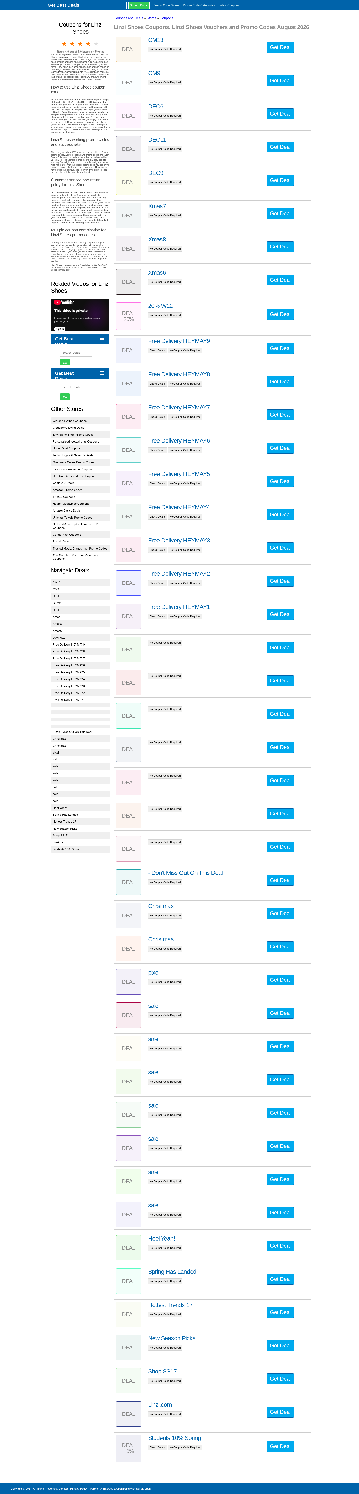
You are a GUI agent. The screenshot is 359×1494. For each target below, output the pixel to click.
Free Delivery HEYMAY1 (69, 699)
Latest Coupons (229, 5)
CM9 (56, 589)
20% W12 (59, 637)
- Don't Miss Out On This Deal (72, 731)
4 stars (88, 44)
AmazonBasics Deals (66, 510)
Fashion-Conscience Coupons (72, 469)
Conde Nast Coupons (67, 534)
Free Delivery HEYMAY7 (69, 658)
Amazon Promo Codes (67, 490)
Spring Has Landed (65, 814)
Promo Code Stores (166, 5)
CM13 (57, 582)
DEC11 (57, 603)
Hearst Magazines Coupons (71, 503)
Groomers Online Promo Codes (73, 462)
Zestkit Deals (61, 541)
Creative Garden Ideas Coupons (74, 476)
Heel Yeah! (60, 807)
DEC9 (56, 610)
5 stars (96, 44)
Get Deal (280, 47)
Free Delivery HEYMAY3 (69, 686)
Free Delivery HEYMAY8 (69, 651)
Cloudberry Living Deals (68, 427)
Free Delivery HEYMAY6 (69, 665)
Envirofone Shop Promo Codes (73, 434)
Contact (63, 1488)
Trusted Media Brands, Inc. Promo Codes (80, 548)
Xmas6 (57, 630)
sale (55, 759)
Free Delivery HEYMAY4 (69, 679)
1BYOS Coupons (64, 496)
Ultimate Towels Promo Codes (72, 517)
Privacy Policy (79, 1488)
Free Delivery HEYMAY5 (69, 672)
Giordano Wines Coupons (70, 420)
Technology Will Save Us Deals (73, 455)
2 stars (72, 44)
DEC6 (56, 596)
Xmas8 (57, 623)
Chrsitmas (59, 738)
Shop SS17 (60, 835)
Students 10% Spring (66, 849)
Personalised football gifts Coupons (76, 441)
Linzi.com (59, 842)
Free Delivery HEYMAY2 (69, 693)
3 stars (81, 44)
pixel (56, 752)
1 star (65, 44)
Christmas (59, 745)
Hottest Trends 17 (64, 821)
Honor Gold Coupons (67, 448)
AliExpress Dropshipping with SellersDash (125, 1488)
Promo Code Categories (199, 5)
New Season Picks (65, 828)
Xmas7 (57, 617)
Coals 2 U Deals (63, 482)
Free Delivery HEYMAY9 (69, 644)
